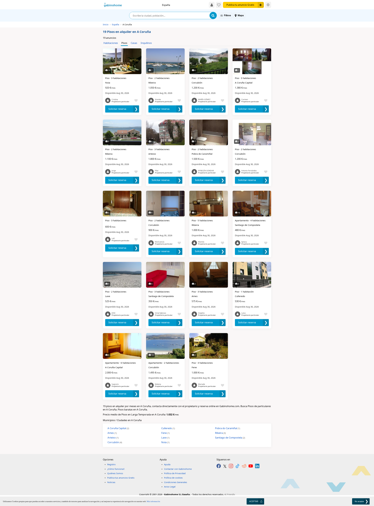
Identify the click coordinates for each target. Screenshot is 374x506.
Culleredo (168, 428)
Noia (165, 442)
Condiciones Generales (175, 482)
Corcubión (115, 442)
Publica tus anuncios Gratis (120, 477)
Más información (153, 501)
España (115, 24)
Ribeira (220, 433)
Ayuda (167, 464)
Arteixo (113, 437)
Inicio (105, 24)
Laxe (165, 437)
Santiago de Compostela (230, 437)
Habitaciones (110, 43)
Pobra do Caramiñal (227, 428)
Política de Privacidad (175, 473)
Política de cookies (173, 477)
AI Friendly (229, 494)
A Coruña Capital (118, 428)
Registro (111, 464)
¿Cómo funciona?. (116, 468)
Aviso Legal (169, 486)
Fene (165, 433)
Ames (112, 433)
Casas (134, 43)
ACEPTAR (253, 501)
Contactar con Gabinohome (178, 468)
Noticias (111, 482)
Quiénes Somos (115, 473)
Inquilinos (146, 43)
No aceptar (359, 501)
